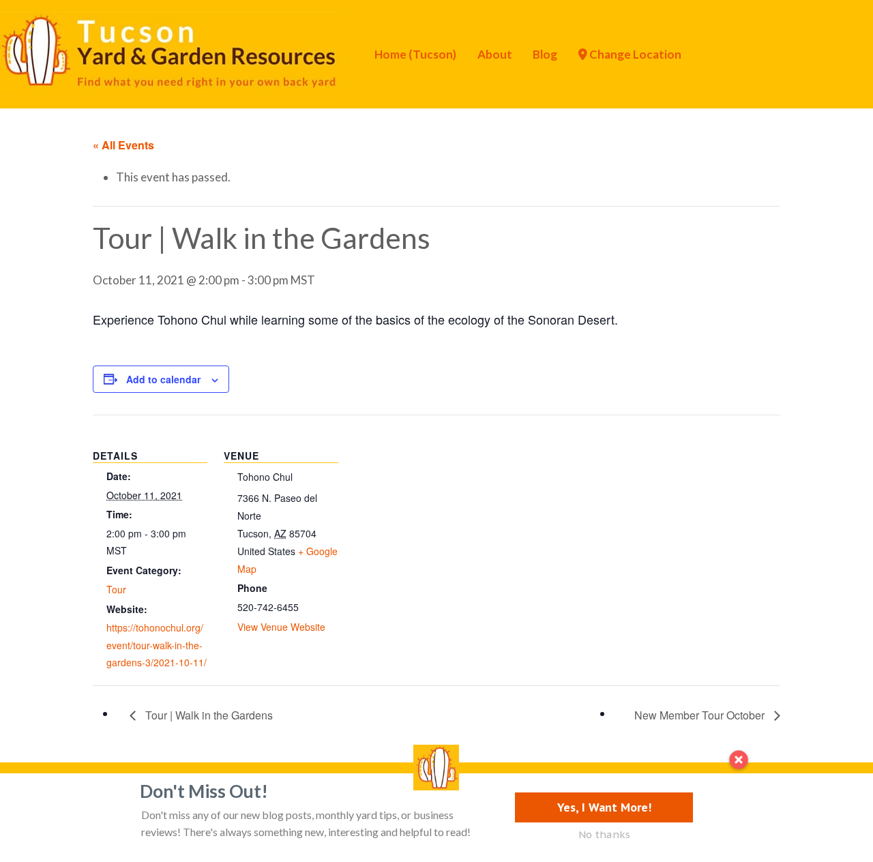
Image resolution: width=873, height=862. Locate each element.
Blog (545, 54)
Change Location (634, 54)
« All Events (123, 145)
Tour (116, 589)
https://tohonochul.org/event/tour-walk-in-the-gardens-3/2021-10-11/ (156, 645)
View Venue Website (281, 627)
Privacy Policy (90, 796)
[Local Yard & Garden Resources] (170, 52)
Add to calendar (163, 379)
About (494, 54)
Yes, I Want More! (604, 807)
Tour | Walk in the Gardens (208, 715)
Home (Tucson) (415, 54)
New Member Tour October (700, 715)
